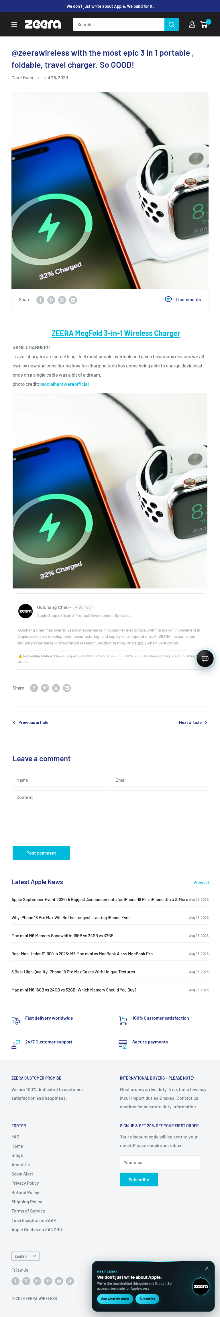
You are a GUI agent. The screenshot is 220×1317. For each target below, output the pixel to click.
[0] (203, 24)
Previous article (33, 722)
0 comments (188, 299)
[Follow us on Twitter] (26, 1281)
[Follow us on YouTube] (59, 1281)
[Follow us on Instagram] (37, 1281)
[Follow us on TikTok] (70, 1281)
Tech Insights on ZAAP (33, 1220)
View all (201, 882)
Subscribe (139, 1179)
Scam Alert (22, 1173)
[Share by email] (73, 299)
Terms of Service (28, 1210)
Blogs (17, 1155)
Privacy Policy (25, 1183)
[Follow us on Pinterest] (48, 1281)
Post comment (41, 852)
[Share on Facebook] (40, 299)
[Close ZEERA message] (207, 1268)
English (21, 1256)
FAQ (15, 1136)
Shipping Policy (26, 1201)
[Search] (171, 24)
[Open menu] (14, 24)
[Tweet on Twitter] (62, 299)
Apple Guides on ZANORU (36, 1229)
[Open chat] (205, 658)
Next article (190, 722)
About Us (20, 1164)
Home (17, 1145)
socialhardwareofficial (65, 384)
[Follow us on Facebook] (15, 1281)
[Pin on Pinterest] (51, 299)
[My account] (192, 24)
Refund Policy (25, 1192)
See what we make (115, 1299)
